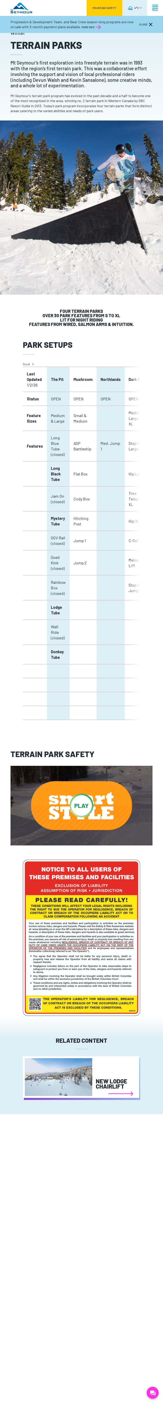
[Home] (21, 8)
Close (143, 24)
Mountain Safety (104, 8)
